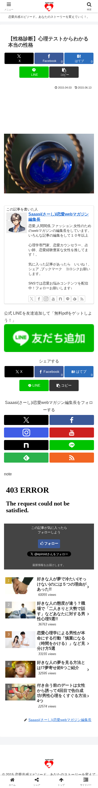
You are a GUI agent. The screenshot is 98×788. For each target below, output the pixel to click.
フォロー (51, 543)
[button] (63, 72)
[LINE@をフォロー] (67, 299)
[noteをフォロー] (60, 299)
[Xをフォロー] (31, 299)
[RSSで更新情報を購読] (82, 299)
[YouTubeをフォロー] (53, 299)
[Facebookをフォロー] (39, 299)
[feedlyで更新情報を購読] (74, 299)
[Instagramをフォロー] (46, 299)
